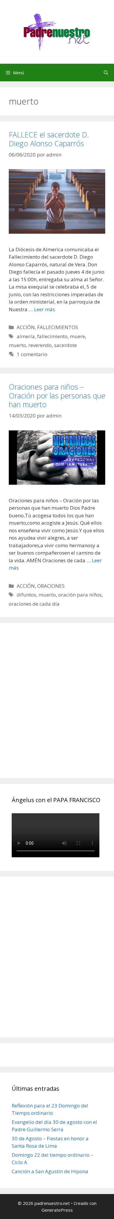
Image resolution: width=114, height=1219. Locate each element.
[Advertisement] (57, 707)
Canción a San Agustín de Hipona (50, 1171)
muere (77, 336)
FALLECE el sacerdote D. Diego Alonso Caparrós (49, 138)
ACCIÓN (26, 327)
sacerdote (65, 345)
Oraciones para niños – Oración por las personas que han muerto (57, 395)
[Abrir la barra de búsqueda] (106, 72)
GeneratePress (57, 1210)
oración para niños (80, 594)
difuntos (26, 594)
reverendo (40, 345)
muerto (17, 345)
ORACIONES (51, 585)
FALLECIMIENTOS (57, 327)
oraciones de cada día (34, 603)
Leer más (44, 309)
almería (26, 336)
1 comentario (32, 354)
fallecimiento (52, 336)
